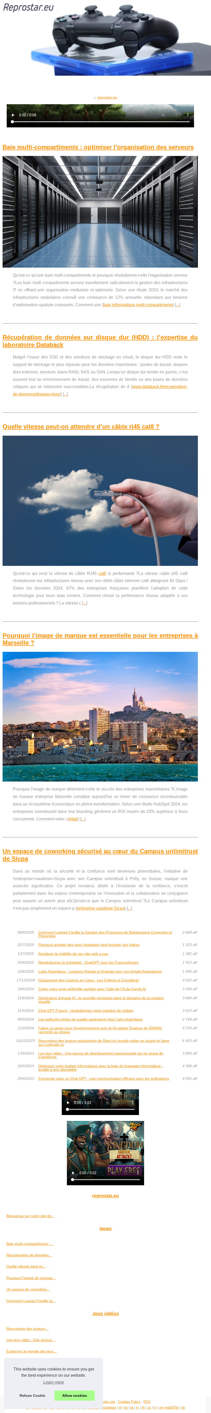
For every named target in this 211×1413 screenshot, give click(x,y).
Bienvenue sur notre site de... (30, 1216)
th (143, 1407)
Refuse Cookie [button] (32, 1395)
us (149, 1407)
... (177, 305)
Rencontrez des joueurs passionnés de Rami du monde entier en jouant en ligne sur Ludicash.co (103, 1042)
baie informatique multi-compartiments (138, 305)
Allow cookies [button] (74, 1395)
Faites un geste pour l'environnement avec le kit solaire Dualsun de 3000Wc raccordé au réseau (100, 1030)
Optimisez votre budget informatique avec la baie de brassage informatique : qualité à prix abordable (100, 1068)
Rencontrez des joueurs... (27, 1329)
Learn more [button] (53, 1382)
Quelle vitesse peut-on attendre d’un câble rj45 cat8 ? (81, 426)
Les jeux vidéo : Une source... (30, 1340)
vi (155, 1407)
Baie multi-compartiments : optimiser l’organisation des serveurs (98, 147)
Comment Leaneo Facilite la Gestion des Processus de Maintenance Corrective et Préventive (105, 934)
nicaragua (108, 1407)
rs (137, 1407)
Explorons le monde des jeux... (31, 1351)
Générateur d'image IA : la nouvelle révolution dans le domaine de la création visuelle (101, 1000)
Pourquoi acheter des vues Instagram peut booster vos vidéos (88, 944)
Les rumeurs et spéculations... (31, 1386)
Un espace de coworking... (28, 1289)
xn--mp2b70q (169, 1407)
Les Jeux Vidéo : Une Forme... (31, 1363)
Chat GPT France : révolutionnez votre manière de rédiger (86, 1010)
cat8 (102, 573)
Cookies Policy (129, 1402)
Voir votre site (104, 1402)
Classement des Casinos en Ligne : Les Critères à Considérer (88, 980)
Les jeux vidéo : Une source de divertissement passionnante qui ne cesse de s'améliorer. (100, 1055)
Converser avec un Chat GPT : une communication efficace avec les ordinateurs (103, 1078)
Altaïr (73, 819)
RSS (147, 1402)
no (126, 1407)
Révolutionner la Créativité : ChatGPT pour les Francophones (88, 962)
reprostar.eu (107, 97)
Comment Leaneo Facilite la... (30, 1301)
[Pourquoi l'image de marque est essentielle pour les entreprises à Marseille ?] (100, 717)
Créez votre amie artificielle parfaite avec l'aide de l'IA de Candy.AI (92, 989)
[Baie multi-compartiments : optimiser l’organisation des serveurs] (100, 211)
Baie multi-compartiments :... (29, 1244)
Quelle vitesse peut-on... (26, 1266)
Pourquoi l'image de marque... (31, 1278)
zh (183, 1407)
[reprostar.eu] (105, 38)
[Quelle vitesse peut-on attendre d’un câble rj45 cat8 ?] (100, 501)
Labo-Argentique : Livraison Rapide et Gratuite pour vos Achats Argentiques (100, 971)
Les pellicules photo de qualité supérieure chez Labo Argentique (90, 1019)
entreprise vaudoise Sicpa (101, 908)
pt (131, 1407)
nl (120, 1407)
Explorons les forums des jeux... (32, 1374)
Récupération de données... (29, 1255)
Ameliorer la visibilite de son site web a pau (73, 953)
